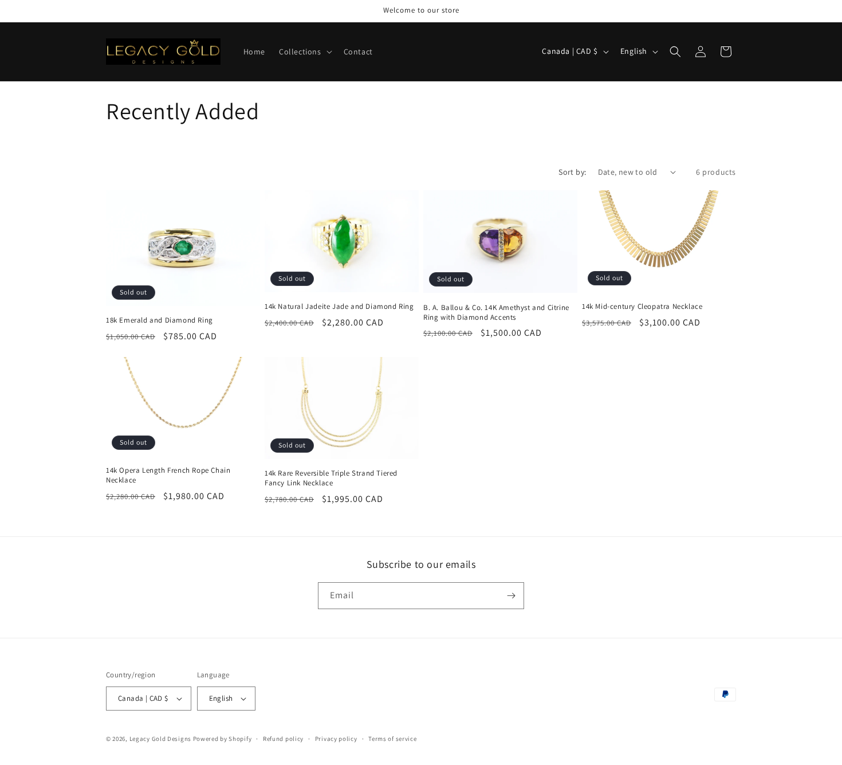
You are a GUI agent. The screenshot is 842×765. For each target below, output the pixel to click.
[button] (304, 52)
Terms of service (392, 739)
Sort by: (572, 172)
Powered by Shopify (222, 739)
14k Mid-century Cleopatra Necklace (642, 306)
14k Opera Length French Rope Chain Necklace (168, 475)
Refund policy (283, 739)
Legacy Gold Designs (160, 739)
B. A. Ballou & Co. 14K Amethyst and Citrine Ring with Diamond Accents (496, 312)
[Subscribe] (511, 595)
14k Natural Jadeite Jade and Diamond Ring (339, 306)
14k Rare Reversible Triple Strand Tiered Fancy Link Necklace (331, 478)
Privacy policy (336, 739)
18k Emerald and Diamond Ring (159, 319)
